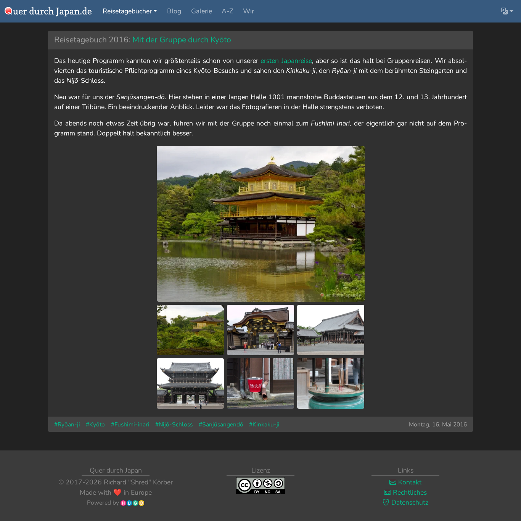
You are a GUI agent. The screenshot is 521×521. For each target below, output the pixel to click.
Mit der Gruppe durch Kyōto (181, 39)
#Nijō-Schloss (174, 424)
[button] (507, 11)
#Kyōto (95, 424)
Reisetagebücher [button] (127, 11)
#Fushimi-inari (130, 424)
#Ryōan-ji (67, 424)
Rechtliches (409, 492)
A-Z (227, 11)
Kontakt (408, 482)
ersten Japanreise (286, 60)
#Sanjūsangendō (221, 424)
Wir (248, 11)
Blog (174, 11)
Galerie (201, 11)
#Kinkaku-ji (264, 424)
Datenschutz (408, 502)
